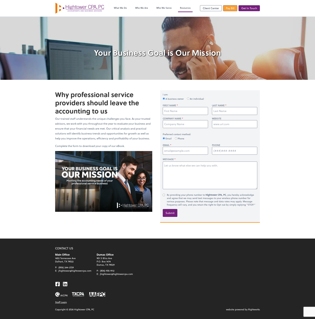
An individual (196, 98)
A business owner (174, 98)
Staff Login (61, 302)
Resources (185, 8)
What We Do (120, 8)
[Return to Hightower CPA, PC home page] (79, 8)
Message (168, 159)
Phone (180, 138)
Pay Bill (230, 8)
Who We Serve (164, 8)
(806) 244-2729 (66, 267)
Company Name (172, 118)
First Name (169, 105)
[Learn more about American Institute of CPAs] (61, 294)
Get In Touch (249, 8)
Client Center (211, 8)
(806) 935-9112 (107, 270)
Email (168, 138)
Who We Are (141, 8)
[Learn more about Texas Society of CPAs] (78, 294)
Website (216, 118)
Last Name (218, 105)
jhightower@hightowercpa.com (74, 270)
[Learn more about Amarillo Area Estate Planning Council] (97, 294)
